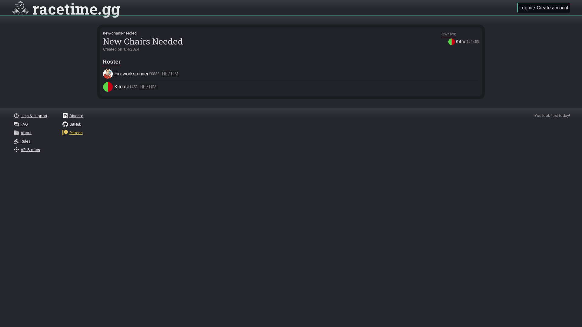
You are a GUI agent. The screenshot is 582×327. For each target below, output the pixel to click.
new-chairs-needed (120, 33)
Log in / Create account (543, 8)
